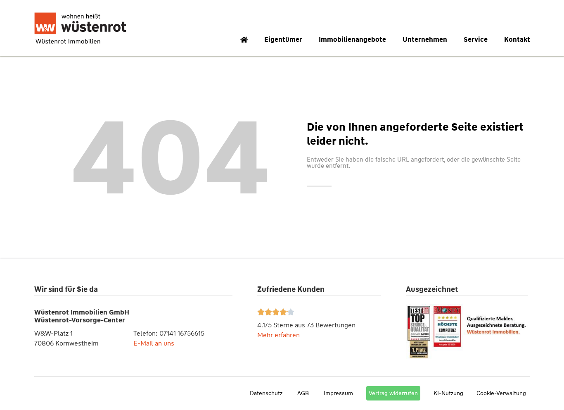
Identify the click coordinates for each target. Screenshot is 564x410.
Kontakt (517, 39)
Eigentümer (283, 39)
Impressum (338, 393)
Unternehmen (425, 39)
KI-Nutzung (448, 393)
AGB (303, 393)
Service (476, 39)
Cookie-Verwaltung (501, 393)
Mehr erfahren (278, 335)
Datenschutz (266, 393)
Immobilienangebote (352, 39)
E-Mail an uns (153, 343)
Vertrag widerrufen (393, 393)
